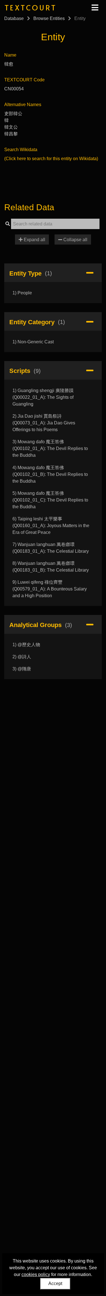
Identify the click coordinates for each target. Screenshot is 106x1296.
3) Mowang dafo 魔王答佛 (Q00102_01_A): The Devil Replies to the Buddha (50, 448)
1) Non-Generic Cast (33, 341)
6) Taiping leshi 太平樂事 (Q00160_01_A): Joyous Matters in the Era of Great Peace (50, 525)
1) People (22, 292)
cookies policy (35, 1274)
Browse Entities (49, 18)
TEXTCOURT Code (24, 79)
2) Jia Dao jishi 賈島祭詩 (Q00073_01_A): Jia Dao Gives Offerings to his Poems (43, 423)
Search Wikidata (20, 149)
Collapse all (74, 239)
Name (10, 55)
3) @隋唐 (21, 668)
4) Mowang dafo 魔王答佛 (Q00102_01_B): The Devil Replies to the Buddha (50, 474)
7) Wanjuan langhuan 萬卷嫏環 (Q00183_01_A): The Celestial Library (50, 548)
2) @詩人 (21, 656)
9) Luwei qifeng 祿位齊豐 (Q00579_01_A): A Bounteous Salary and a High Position (49, 589)
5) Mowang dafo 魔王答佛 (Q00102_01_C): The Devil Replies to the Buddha (50, 500)
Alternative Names (22, 104)
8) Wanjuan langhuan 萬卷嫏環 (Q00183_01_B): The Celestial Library (50, 566)
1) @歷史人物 (26, 644)
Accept (55, 1283)
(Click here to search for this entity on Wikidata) (51, 158)
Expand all (34, 239)
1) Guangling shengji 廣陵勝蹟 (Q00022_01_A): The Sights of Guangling (42, 397)
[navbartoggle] (94, 7)
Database (14, 18)
